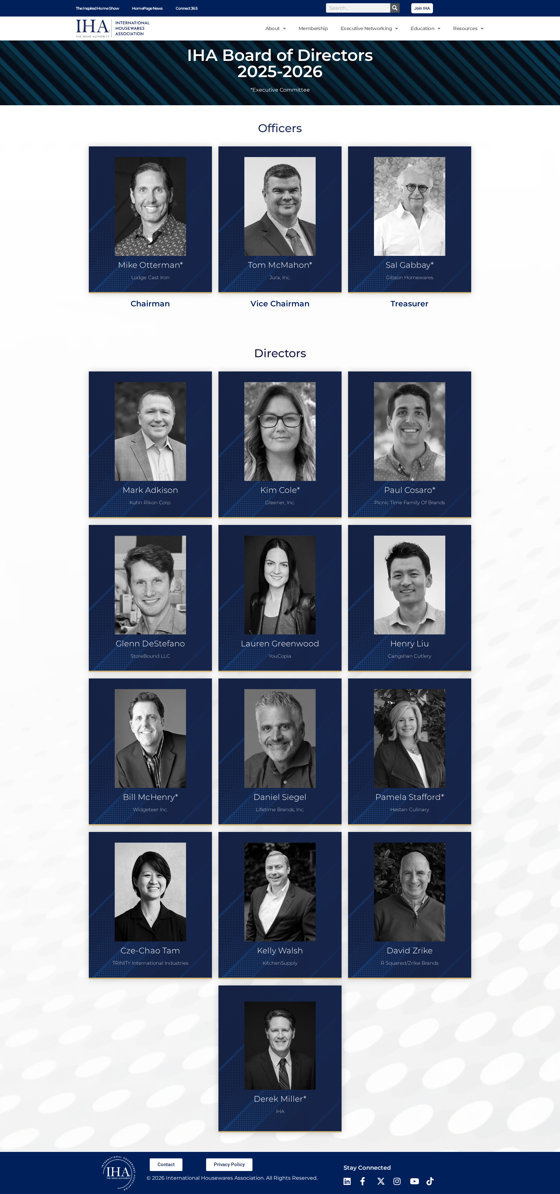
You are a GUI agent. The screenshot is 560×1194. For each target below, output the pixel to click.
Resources (465, 28)
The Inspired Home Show (97, 8)
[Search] (395, 8)
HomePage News (147, 8)
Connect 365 (186, 8)
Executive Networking (366, 28)
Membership (313, 28)
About (272, 28)
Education (422, 28)
